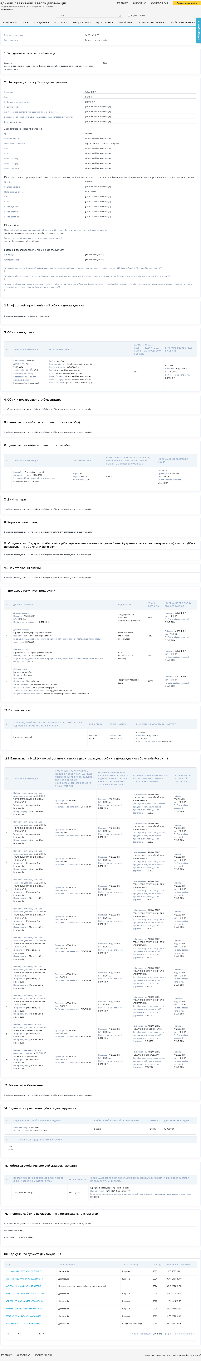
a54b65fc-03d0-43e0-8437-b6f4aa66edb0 (25, 1301)
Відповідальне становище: (152, 22)
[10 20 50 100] (13, 1333)
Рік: (24, 22)
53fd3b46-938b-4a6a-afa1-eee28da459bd (24, 1316)
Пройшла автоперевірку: (183, 22)
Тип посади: (59, 22)
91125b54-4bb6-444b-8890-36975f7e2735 (24, 1279)
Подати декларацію (187, 3)
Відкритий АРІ (140, 3)
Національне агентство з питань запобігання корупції (176, 1355)
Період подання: (103, 22)
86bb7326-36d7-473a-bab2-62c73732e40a (25, 1294)
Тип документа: (40, 22)
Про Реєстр (122, 3)
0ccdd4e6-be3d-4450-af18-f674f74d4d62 (24, 1271)
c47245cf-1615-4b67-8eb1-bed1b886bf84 (24, 1309)
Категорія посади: (80, 22)
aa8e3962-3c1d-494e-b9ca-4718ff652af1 (23, 1286)
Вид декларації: (9, 22)
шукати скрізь (138, 15)
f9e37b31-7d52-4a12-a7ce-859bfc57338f (23, 1324)
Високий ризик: (125, 22)
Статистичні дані (159, 3)
